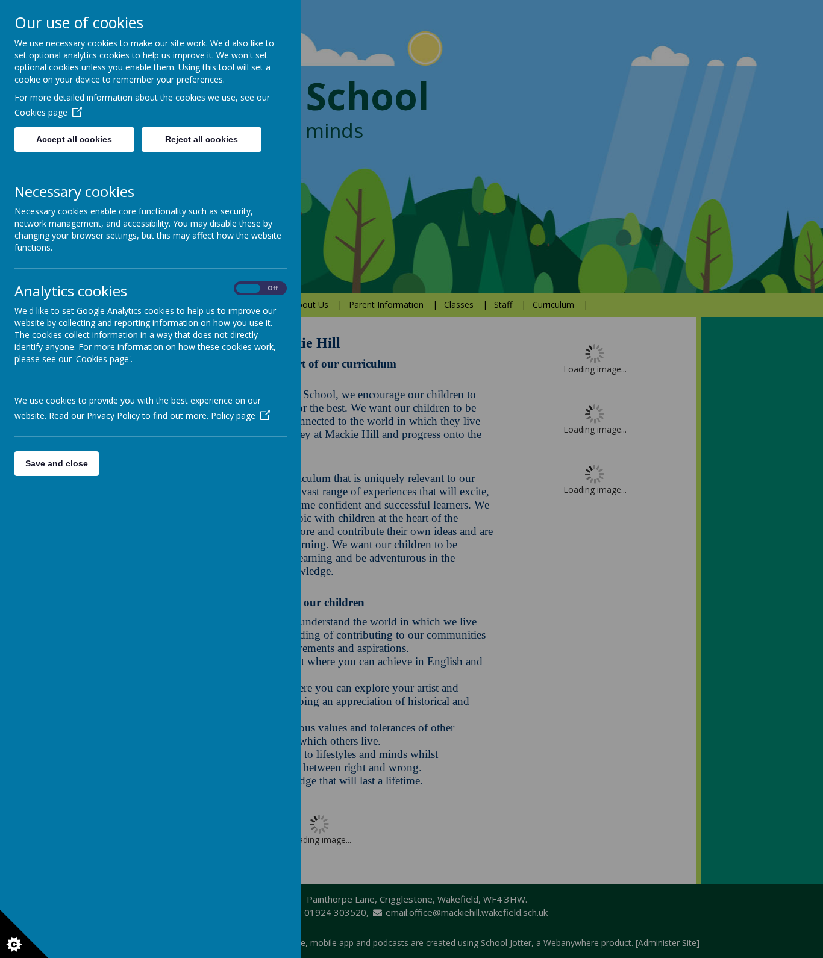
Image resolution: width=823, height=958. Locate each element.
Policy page (233, 415)
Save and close (56, 463)
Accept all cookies (74, 139)
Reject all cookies (201, 139)
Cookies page (40, 112)
